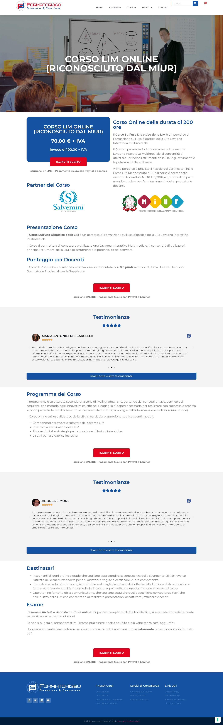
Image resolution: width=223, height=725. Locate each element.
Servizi (145, 7)
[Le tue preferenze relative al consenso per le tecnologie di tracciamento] (218, 720)
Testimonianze (111, 317)
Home (99, 7)
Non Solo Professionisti (128, 721)
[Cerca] (195, 3)
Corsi (130, 7)
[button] (68, 161)
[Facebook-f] (29, 700)
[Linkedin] (41, 700)
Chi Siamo (115, 7)
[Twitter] (35, 700)
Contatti (162, 7)
